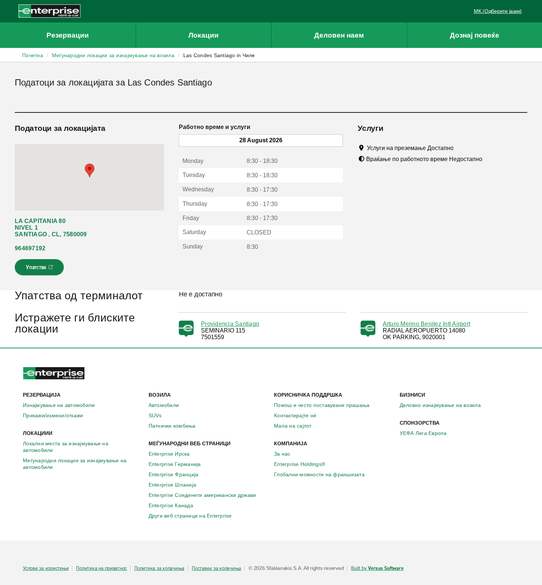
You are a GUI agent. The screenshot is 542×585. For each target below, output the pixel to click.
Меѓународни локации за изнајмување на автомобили (74, 463)
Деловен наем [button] (339, 35)
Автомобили (164, 405)
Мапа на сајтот (293, 426)
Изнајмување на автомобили (59, 405)
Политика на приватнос (101, 568)
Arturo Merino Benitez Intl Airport (426, 324)
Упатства (40, 269)
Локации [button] (203, 35)
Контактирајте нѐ (295, 415)
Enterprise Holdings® (299, 464)
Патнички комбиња (172, 426)
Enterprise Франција (174, 474)
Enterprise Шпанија (173, 485)
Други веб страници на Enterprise (190, 516)
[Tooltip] (460, 148)
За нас (282, 454)
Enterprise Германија (175, 464)
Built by (377, 568)
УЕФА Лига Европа (423, 433)
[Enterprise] (49, 10)
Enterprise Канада (171, 505)
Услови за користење (46, 568)
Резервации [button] (67, 35)
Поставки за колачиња (216, 568)
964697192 (30, 248)
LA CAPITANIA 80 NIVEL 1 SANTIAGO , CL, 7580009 (51, 227)
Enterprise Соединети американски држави (202, 495)
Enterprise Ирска (169, 454)
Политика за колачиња (159, 568)
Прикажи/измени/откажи (53, 415)
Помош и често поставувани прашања (321, 405)
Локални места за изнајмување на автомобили (65, 447)
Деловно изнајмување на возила (440, 405)
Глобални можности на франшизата (319, 474)
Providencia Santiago (230, 324)
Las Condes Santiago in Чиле (219, 55)
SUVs (155, 415)
